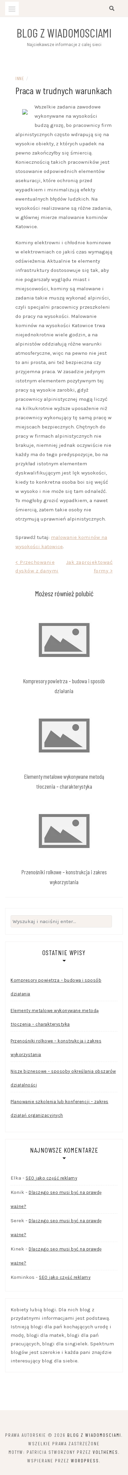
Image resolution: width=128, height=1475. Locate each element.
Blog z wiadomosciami (64, 33)
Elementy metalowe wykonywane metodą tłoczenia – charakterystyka (55, 1017)
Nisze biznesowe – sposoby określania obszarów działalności (63, 1078)
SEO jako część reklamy (51, 1178)
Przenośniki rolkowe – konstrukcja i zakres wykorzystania (56, 1047)
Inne (19, 78)
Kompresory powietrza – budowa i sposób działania (56, 987)
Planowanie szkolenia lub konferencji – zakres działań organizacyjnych (60, 1108)
